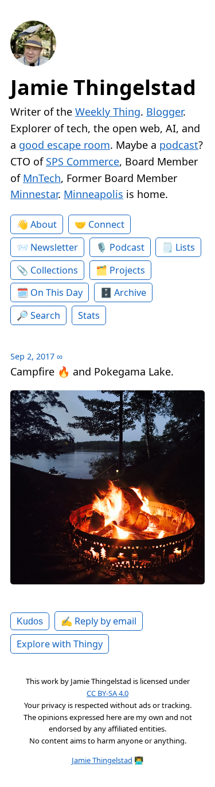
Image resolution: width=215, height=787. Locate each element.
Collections (54, 270)
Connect (106, 224)
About (43, 224)
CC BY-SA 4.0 (107, 693)
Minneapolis (93, 194)
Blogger (164, 111)
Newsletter (54, 247)
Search (45, 315)
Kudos (30, 621)
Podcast (127, 247)
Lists (185, 247)
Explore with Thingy (60, 644)
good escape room (64, 145)
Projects (127, 270)
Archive (130, 292)
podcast (178, 145)
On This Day (56, 292)
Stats (89, 315)
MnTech (42, 178)
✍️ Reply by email (98, 621)
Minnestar (34, 194)
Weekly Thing (107, 111)
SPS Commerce (82, 161)
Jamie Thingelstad (103, 87)
